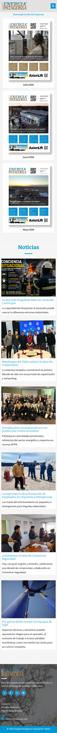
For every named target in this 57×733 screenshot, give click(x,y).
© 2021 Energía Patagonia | (20, 729)
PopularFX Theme (41, 729)
